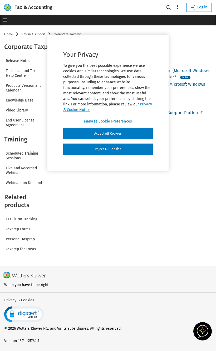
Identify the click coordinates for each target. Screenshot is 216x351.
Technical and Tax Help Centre (21, 73)
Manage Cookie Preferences (108, 121)
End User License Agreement (20, 122)
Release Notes (18, 61)
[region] (108, 103)
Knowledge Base (19, 100)
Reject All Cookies (108, 149)
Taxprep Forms (18, 229)
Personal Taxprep (20, 239)
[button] (4, 20)
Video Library (17, 110)
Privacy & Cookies (19, 300)
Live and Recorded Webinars (21, 170)
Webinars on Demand (24, 183)
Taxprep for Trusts (21, 249)
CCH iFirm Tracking (21, 219)
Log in (202, 7)
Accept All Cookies (108, 133)
